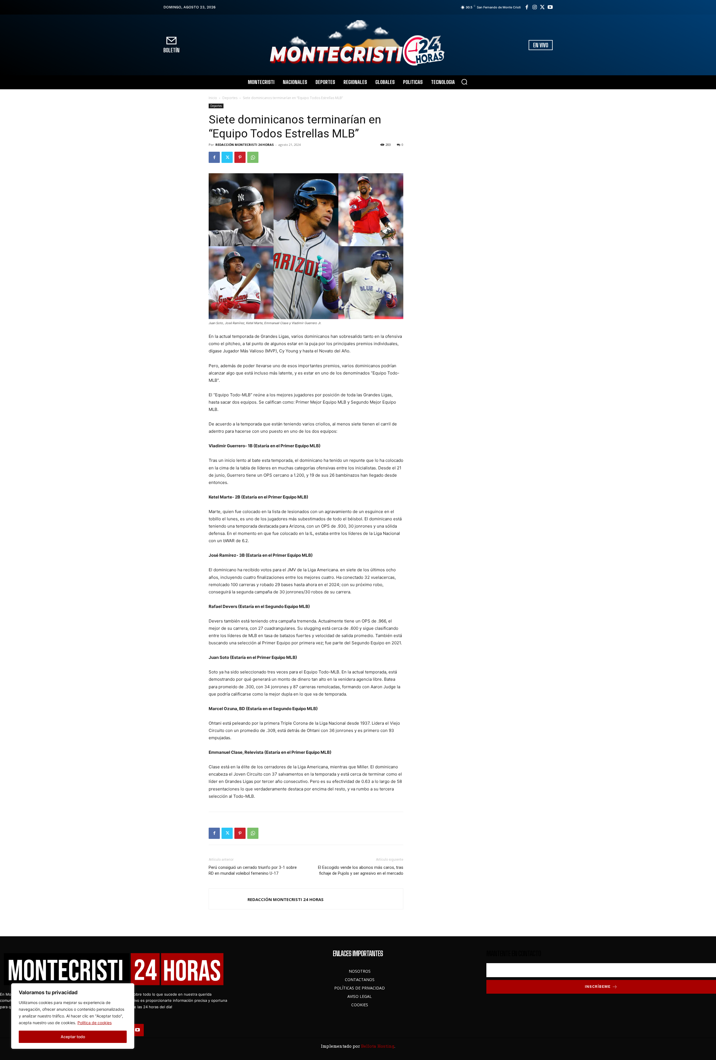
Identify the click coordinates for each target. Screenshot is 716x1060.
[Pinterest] (240, 157)
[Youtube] (550, 7)
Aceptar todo (73, 1036)
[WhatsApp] (252, 157)
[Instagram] (534, 7)
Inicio (213, 97)
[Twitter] (542, 7)
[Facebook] (526, 7)
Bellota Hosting (377, 1046)
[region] (72, 1016)
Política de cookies (94, 1022)
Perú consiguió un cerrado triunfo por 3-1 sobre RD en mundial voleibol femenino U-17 (253, 870)
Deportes (229, 97)
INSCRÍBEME (598, 986)
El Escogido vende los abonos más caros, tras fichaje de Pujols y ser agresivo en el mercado (360, 870)
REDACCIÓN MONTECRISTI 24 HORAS (244, 144)
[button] (464, 81)
